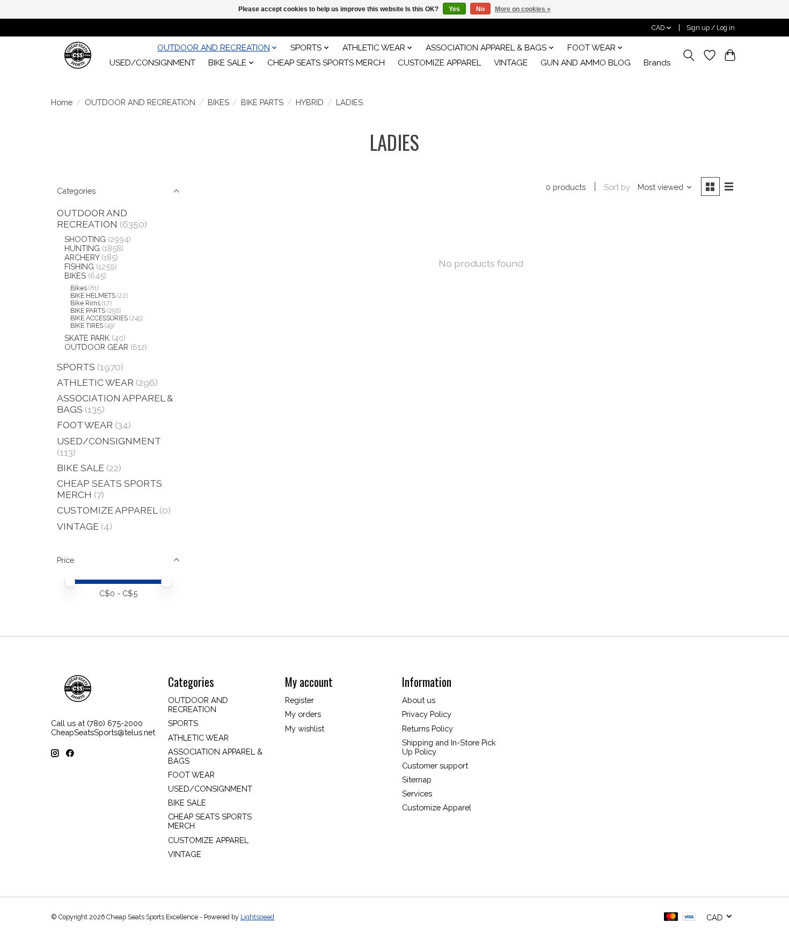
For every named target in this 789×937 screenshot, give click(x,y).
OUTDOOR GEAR (96, 347)
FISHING (79, 266)
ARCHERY (81, 257)
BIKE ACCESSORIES (99, 318)
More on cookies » (523, 9)
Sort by (617, 187)
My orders (303, 714)
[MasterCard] (671, 917)
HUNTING (82, 248)
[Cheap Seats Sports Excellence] (78, 55)
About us (418, 700)
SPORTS (76, 366)
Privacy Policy (426, 714)
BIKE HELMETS (92, 295)
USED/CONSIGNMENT (152, 63)
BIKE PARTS (262, 102)
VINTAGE (511, 63)
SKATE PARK (86, 337)
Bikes (78, 288)
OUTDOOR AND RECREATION (140, 102)
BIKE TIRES (86, 326)
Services (417, 793)
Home (61, 102)
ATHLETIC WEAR (95, 382)
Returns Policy (427, 728)
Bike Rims (85, 303)
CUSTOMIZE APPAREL (439, 63)
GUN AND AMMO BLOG (585, 63)
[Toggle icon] (689, 55)
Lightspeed (257, 917)
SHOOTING (85, 239)
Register (299, 700)
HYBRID (310, 102)
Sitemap (417, 779)
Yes (454, 9)
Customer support (435, 765)
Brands (657, 63)
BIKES (218, 102)
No (480, 9)
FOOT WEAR (85, 424)
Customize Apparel (436, 807)
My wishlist (304, 728)
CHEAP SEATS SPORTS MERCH (326, 63)
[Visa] (689, 917)
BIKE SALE (80, 467)
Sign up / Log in (710, 28)
